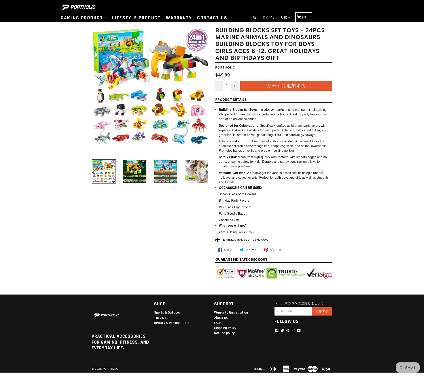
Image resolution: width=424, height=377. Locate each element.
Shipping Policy (225, 328)
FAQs (217, 323)
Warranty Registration (231, 312)
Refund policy (224, 333)
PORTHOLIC (110, 369)
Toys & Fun (162, 318)
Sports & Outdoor (167, 312)
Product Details (231, 99)
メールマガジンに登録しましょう (299, 303)
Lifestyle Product (136, 18)
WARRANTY (179, 18)
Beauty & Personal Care (171, 323)
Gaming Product (83, 18)
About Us (221, 318)
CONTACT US (212, 18)
